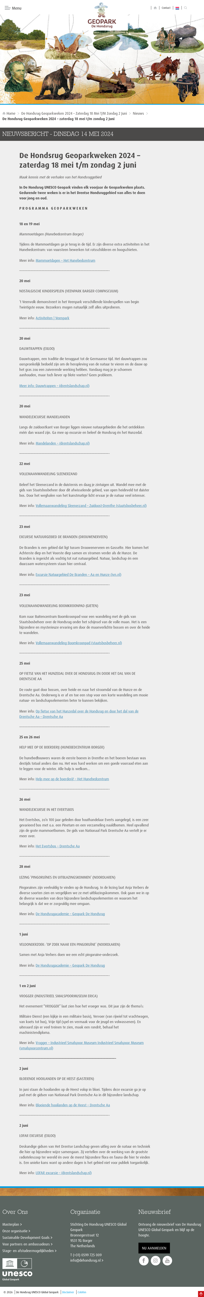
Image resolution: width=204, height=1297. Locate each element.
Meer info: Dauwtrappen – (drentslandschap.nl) (54, 385)
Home (11, 113)
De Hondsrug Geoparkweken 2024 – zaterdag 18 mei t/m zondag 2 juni (74, 113)
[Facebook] (144, 1261)
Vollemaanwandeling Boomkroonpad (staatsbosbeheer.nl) (79, 643)
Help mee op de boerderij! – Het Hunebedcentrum (72, 779)
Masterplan (10, 1224)
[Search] (185, 8)
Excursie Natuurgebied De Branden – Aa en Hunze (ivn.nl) (78, 574)
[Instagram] (155, 1261)
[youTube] (167, 1261)
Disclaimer (68, 1292)
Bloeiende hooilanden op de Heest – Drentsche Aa (73, 1105)
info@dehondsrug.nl (85, 1260)
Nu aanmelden (154, 1248)
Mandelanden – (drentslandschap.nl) (63, 443)
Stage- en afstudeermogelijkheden (28, 1250)
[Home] (155, 8)
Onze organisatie (14, 1231)
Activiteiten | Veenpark (52, 318)
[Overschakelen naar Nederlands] (177, 8)
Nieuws (138, 113)
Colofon (82, 1292)
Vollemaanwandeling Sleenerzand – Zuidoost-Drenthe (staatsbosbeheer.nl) (91, 505)
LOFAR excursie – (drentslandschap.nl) (64, 1173)
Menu (16, 8)
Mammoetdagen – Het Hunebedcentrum (65, 260)
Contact (166, 7)
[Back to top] (201, 1294)
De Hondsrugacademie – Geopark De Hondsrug (70, 914)
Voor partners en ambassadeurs (26, 1244)
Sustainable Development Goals (26, 1237)
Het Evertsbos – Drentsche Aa (58, 846)
